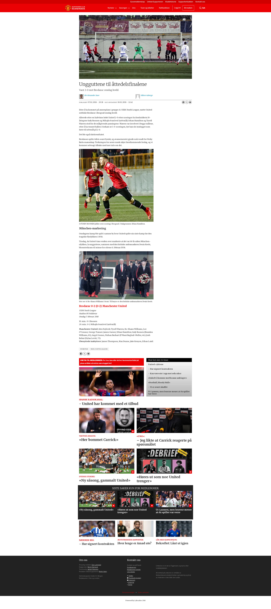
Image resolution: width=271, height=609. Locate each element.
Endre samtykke (143, 592)
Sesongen (123, 8)
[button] (83, 501)
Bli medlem (188, 8)
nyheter (84, 349)
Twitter (131, 576)
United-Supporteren (155, 2)
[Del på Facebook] (183, 102)
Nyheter (111, 8)
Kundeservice (131, 567)
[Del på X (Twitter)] (186, 102)
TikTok (130, 585)
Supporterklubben (185, 2)
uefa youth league (99, 349)
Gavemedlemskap (137, 2)
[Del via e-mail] (190, 102)
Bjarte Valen (103, 571)
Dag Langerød (96, 565)
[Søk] (200, 8)
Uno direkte (131, 572)
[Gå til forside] (75, 8)
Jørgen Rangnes (93, 569)
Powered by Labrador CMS (135, 600)
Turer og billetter (147, 8)
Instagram (132, 580)
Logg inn (177, 8)
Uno (134, 8)
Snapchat (131, 582)
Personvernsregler (128, 592)
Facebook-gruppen (135, 578)
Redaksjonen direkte (134, 569)
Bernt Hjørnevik (93, 567)
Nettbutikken (164, 8)
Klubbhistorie (170, 2)
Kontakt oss (200, 2)
